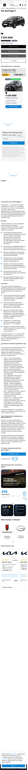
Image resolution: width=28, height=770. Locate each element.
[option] (14, 495)
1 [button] (13, 504)
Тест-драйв (13, 60)
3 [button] (15, 504)
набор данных (13, 754)
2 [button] (14, 542)
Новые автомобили (11, 8)
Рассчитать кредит (13, 56)
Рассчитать (13, 143)
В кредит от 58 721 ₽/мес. (7, 43)
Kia (18, 8)
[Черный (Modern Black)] (6, 93)
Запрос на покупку (13, 46)
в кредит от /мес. (12, 97)
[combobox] (20, 135)
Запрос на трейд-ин (13, 51)
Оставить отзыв (13, 454)
